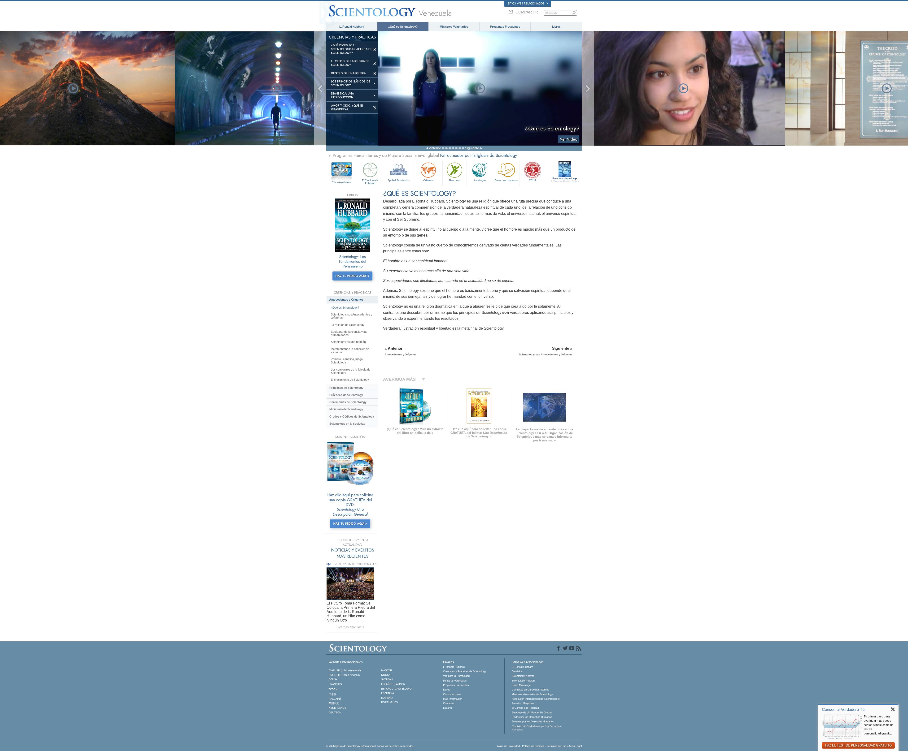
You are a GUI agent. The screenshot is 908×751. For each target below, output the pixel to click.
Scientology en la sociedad (347, 423)
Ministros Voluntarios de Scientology (532, 694)
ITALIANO (387, 697)
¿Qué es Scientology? (403, 26)
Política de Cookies (533, 746)
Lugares (448, 707)
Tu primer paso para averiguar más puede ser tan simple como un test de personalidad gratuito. (879, 725)
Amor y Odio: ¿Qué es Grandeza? (347, 108)
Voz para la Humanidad (456, 675)
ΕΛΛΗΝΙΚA (387, 693)
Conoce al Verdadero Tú (843, 709)
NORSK (385, 674)
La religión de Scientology (347, 325)
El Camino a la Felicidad (370, 181)
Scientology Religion (523, 680)
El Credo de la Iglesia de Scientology (350, 63)
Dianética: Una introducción (342, 95)
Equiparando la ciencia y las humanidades (349, 333)
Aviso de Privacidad (508, 746)
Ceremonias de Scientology (348, 402)
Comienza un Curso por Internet (530, 689)
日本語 (332, 694)
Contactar (448, 703)
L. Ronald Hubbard (351, 26)
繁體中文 (334, 703)
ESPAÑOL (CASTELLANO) (397, 688)
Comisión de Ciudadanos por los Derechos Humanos (536, 728)
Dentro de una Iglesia (348, 73)
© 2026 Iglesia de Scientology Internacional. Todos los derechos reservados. (370, 746)
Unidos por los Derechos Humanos (532, 717)
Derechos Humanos (506, 180)
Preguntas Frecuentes (505, 26)
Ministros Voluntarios (454, 26)
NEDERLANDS (337, 707)
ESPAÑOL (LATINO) (393, 684)
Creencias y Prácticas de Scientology (464, 671)
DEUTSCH (335, 712)
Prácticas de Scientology (346, 395)
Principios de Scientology (346, 387)
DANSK (333, 679)
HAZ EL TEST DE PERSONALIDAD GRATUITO (858, 745)
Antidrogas (480, 180)
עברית (333, 689)
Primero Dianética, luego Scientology (347, 361)
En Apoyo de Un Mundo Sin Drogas (532, 712)
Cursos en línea (452, 694)
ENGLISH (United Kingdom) (345, 674)
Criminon (428, 180)
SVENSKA (387, 679)
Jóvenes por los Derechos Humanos (533, 721)
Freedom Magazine (565, 179)
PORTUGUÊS (389, 702)
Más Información (452, 698)
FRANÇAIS (335, 684)
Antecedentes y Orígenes (346, 299)
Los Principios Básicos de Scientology (350, 83)
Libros (556, 26)
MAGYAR (386, 670)
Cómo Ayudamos (341, 182)
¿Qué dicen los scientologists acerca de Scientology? (351, 49)
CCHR (533, 180)
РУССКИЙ (335, 698)
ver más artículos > (351, 627)
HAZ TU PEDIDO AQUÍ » (352, 276)
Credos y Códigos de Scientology (351, 416)
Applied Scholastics (399, 180)
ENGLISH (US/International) (345, 670)
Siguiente (472, 148)
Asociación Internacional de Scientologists (536, 698)
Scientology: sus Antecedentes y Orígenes (351, 316)
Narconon (454, 180)
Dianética (517, 671)
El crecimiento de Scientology (350, 379)
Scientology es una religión (348, 342)
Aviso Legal (575, 746)
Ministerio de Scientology (346, 409)
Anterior (435, 148)
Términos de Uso (556, 746)
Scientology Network (523, 675)
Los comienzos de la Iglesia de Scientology (351, 371)
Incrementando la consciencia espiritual (350, 350)
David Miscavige (521, 685)
